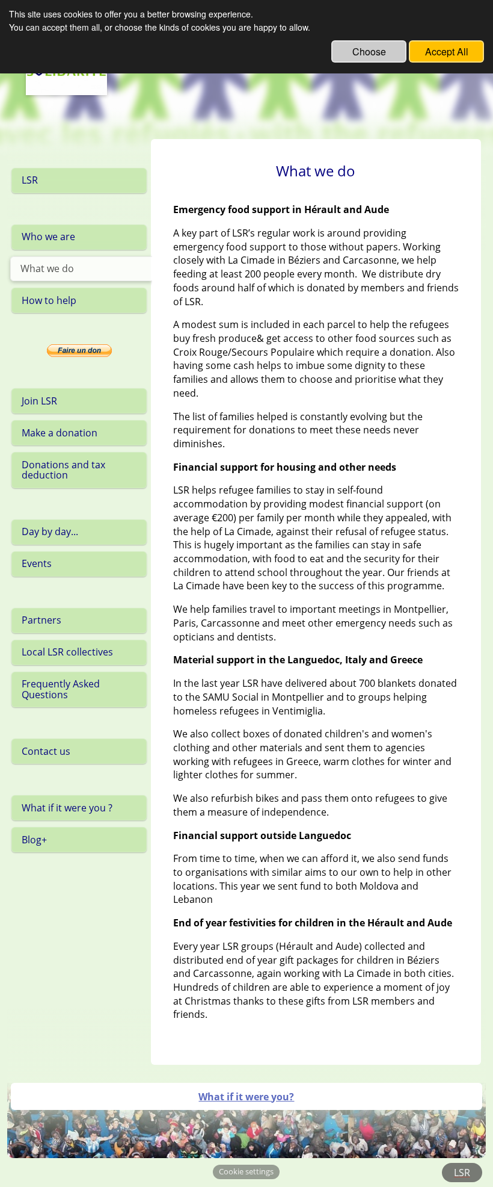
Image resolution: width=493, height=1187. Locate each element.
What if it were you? (246, 1096)
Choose (369, 51)
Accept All (446, 51)
